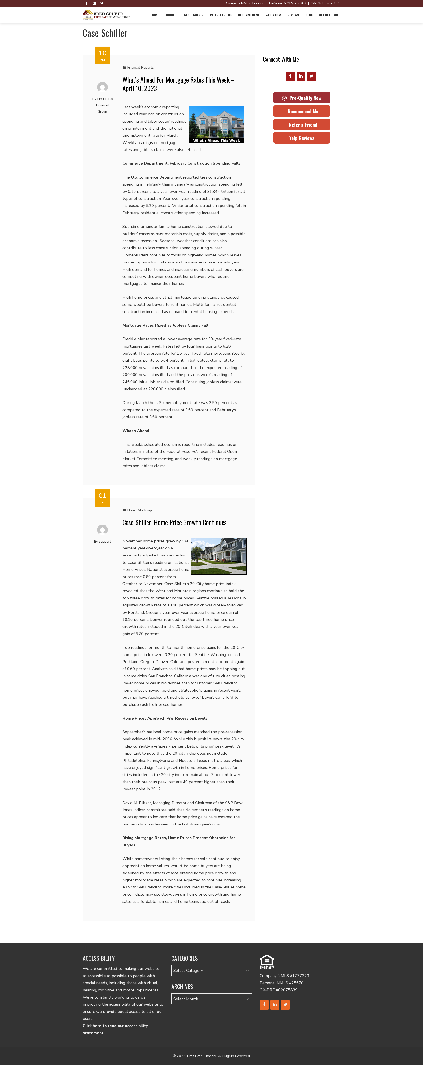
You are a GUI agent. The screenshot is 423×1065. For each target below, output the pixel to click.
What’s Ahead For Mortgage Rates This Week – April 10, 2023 (178, 84)
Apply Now (273, 15)
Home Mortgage (140, 510)
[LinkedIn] (301, 76)
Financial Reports (140, 67)
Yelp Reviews (301, 137)
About (169, 15)
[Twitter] (311, 76)
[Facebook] (290, 76)
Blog (309, 15)
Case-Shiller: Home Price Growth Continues (174, 522)
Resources (192, 15)
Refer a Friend (221, 15)
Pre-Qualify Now (304, 97)
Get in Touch (328, 15)
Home (155, 15)
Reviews (293, 15)
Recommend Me (249, 15)
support (105, 541)
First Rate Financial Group (104, 105)
